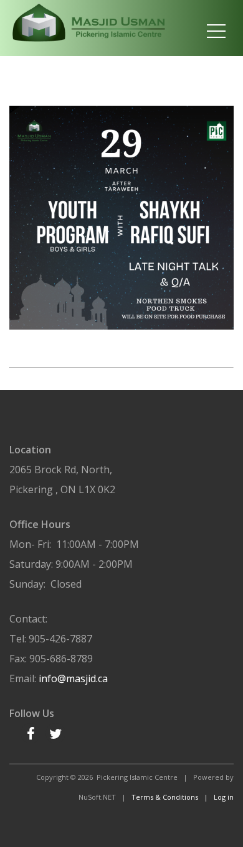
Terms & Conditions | (172, 797)
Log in (224, 797)
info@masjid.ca (73, 678)
